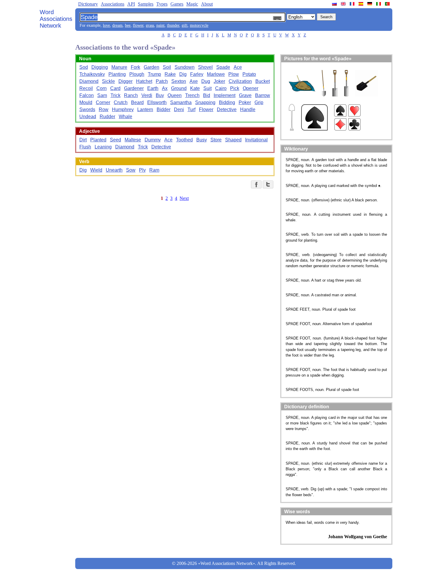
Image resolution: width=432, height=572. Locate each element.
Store (216, 139)
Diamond (88, 81)
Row (103, 109)
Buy (160, 95)
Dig (183, 74)
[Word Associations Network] (344, 4)
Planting (117, 74)
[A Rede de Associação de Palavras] (388, 4)
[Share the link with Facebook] (256, 184)
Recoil (86, 88)
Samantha (181, 102)
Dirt (83, 139)
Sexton (178, 81)
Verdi (146, 95)
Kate (195, 88)
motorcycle (199, 25)
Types (162, 3)
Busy (201, 139)
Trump (154, 74)
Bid (206, 95)
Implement (224, 95)
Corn (101, 88)
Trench (192, 95)
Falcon (86, 95)
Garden (151, 67)
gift (184, 25)
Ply (142, 170)
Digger (125, 81)
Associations (112, 3)
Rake (170, 74)
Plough (136, 74)
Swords (87, 109)
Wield (96, 170)
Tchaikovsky (92, 74)
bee (127, 25)
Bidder (163, 109)
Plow (233, 74)
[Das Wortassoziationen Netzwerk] (370, 4)
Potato (249, 74)
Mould (85, 102)
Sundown (185, 67)
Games (176, 3)
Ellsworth (157, 102)
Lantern (145, 109)
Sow (130, 170)
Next (184, 198)
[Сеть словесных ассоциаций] (335, 4)
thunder (173, 25)
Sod (83, 67)
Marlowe (216, 74)
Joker (219, 81)
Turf (191, 109)
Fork (135, 67)
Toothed (184, 139)
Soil (167, 67)
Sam (102, 95)
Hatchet (144, 81)
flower (138, 25)
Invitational (256, 139)
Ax (165, 88)
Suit (207, 88)
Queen (175, 95)
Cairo (221, 88)
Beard (137, 102)
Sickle (108, 81)
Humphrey (123, 109)
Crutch (121, 102)
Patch (162, 81)
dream (117, 25)
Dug (205, 81)
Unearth (114, 170)
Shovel (205, 67)
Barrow (262, 95)
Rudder (107, 116)
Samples (145, 3)
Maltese (133, 139)
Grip (258, 102)
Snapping (205, 102)
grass (150, 25)
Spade (223, 67)
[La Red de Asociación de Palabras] (361, 4)
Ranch (131, 95)
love (106, 25)
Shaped (233, 139)
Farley (196, 74)
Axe (194, 81)
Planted (98, 139)
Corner (103, 102)
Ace (238, 67)
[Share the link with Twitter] (268, 184)
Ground (179, 88)
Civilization (240, 81)
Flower (206, 109)
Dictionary (88, 3)
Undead (87, 116)
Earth (152, 88)
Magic (192, 3)
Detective (227, 109)
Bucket (262, 81)
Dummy (153, 139)
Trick (115, 95)
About (207, 3)
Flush (85, 146)
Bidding (227, 102)
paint (160, 25)
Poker (245, 102)
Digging (99, 67)
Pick (234, 88)
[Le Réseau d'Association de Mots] (353, 4)
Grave (245, 95)
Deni (179, 109)
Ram (154, 170)
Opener (250, 88)
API (131, 3)
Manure (119, 67)
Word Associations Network (56, 19)
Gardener (134, 88)
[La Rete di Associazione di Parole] (379, 4)
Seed (115, 139)
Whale (125, 116)
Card (115, 88)
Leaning (103, 146)
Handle (247, 109)
